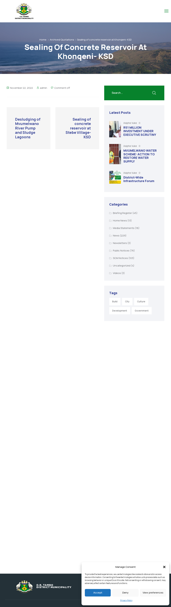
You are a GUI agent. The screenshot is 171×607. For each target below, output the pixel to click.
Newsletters (120, 243)
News (116, 235)
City (127, 301)
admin (43, 88)
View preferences (153, 592)
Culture (141, 301)
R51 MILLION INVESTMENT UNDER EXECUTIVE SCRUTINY (139, 131)
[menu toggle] (166, 11)
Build (114, 301)
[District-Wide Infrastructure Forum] (115, 177)
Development (119, 310)
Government (142, 310)
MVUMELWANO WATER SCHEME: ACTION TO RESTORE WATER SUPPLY (140, 155)
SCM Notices (120, 258)
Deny (125, 592)
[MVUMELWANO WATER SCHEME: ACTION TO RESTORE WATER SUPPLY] (115, 154)
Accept (97, 592)
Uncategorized (121, 265)
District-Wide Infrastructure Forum (138, 179)
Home (42, 39)
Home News (120, 220)
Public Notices (121, 250)
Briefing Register (122, 213)
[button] (164, 567)
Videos (117, 273)
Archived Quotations (62, 39)
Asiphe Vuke (130, 122)
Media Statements (123, 228)
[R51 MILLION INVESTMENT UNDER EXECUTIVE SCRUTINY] (115, 129)
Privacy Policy (126, 600)
